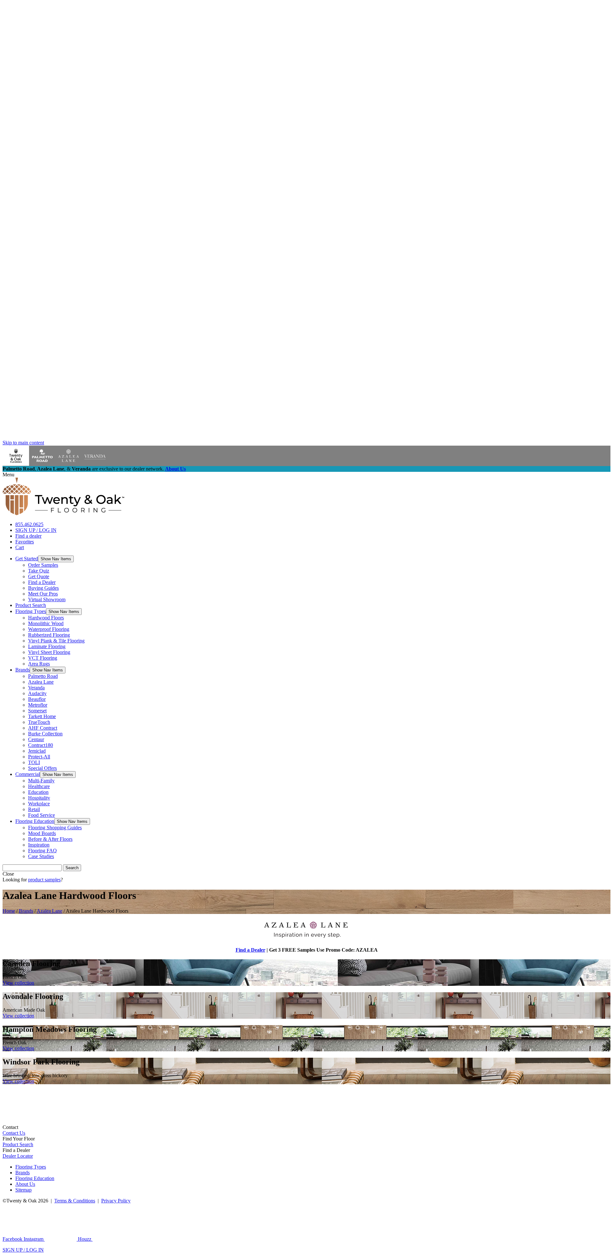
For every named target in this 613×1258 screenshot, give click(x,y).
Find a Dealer (42, 582)
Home (9, 911)
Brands (22, 669)
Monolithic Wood (46, 623)
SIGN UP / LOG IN (36, 530)
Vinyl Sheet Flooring (49, 652)
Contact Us (14, 1133)
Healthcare (39, 786)
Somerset (37, 710)
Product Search (30, 605)
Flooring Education (34, 821)
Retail (34, 809)
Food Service (41, 815)
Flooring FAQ (42, 850)
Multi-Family (41, 780)
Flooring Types (30, 611)
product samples (44, 879)
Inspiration (38, 845)
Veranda (36, 687)
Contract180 (40, 745)
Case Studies (41, 856)
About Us (175, 469)
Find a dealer (28, 536)
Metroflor (37, 705)
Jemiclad (37, 751)
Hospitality (39, 798)
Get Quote (38, 576)
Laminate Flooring (46, 646)
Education (38, 792)
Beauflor (37, 699)
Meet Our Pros (43, 593)
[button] (56, 559)
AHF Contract (42, 728)
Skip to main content (23, 442)
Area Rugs (39, 663)
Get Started (26, 558)
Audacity (37, 693)
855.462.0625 (29, 524)
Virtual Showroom (46, 599)
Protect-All (39, 756)
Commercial (27, 774)
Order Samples (43, 565)
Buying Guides (43, 588)
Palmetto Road (43, 676)
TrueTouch (39, 722)
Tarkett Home (42, 716)
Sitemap (23, 1190)
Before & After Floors (50, 839)
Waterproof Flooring (48, 629)
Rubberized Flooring (49, 635)
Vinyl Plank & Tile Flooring (56, 640)
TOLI (34, 762)
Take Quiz (38, 570)
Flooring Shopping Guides (55, 827)
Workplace (39, 803)
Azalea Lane (41, 682)
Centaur (36, 739)
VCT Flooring (42, 658)
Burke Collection (45, 733)
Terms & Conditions (74, 1200)
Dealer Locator (18, 1156)
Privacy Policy (116, 1200)
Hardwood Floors (46, 617)
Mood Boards (42, 833)
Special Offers (42, 768)
